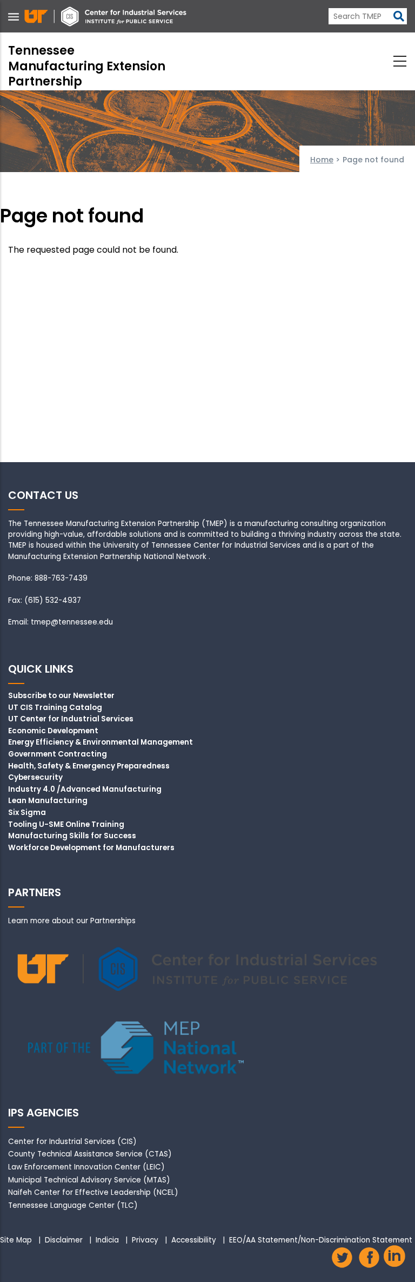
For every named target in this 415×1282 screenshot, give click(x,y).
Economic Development (53, 731)
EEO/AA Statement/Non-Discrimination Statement (320, 1240)
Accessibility (193, 1240)
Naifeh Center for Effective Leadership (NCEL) (93, 1192)
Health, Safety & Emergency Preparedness (89, 766)
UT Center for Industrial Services (70, 719)
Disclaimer (64, 1240)
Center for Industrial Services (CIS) (72, 1141)
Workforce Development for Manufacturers (91, 848)
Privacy (145, 1240)
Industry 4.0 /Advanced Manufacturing (85, 789)
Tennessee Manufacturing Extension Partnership (86, 66)
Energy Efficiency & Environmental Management (100, 742)
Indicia (107, 1240)
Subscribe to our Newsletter (61, 696)
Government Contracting (57, 754)
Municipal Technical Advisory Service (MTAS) (89, 1180)
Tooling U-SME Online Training (66, 825)
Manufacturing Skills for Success (72, 836)
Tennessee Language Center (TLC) (73, 1205)
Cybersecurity (35, 777)
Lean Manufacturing (48, 801)
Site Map (16, 1240)
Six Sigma (27, 813)
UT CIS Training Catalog (55, 708)
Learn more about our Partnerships (72, 921)
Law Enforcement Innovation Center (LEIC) (86, 1167)
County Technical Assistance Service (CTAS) (90, 1154)
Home (321, 159)
